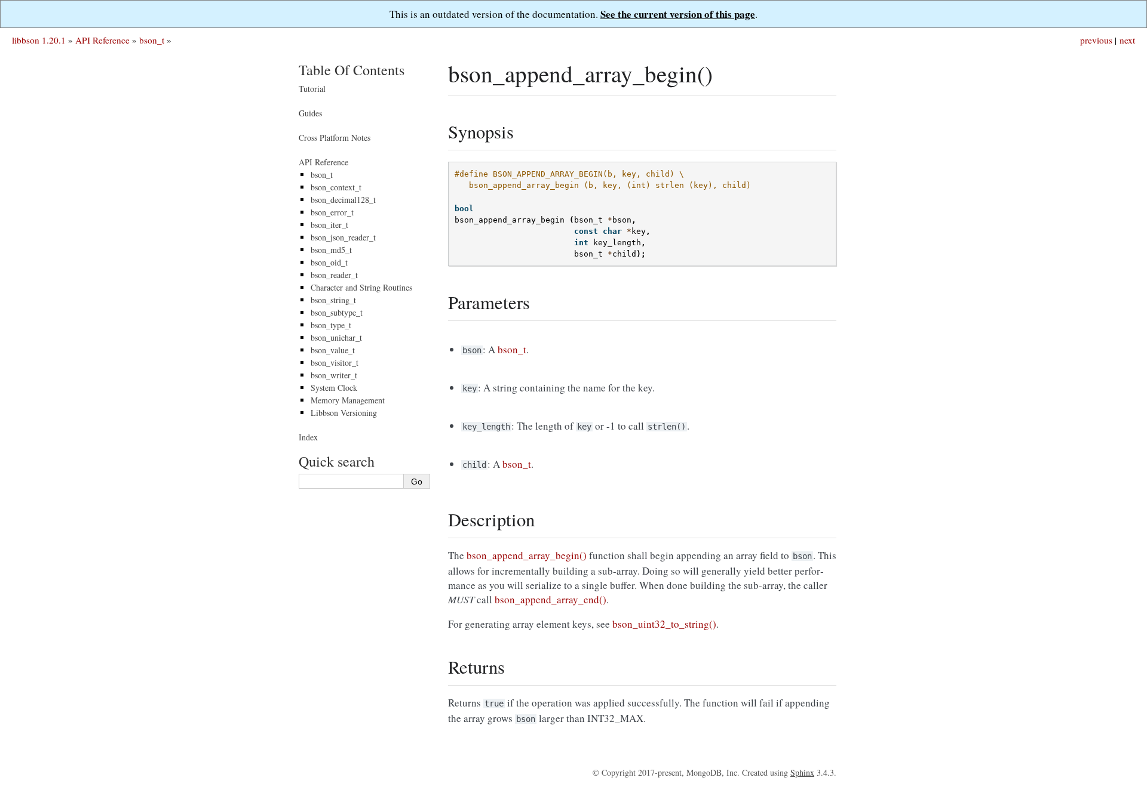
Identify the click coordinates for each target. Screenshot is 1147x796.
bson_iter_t (329, 224)
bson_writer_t (334, 375)
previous (1096, 40)
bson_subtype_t (337, 312)
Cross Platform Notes (334, 137)
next (1127, 40)
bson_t (151, 40)
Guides (310, 113)
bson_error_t (332, 212)
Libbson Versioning (344, 412)
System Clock (334, 387)
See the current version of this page (677, 14)
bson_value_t (333, 350)
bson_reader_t (334, 274)
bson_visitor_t (334, 362)
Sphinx (802, 772)
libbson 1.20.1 (39, 40)
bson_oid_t (329, 262)
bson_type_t (331, 325)
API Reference (102, 40)
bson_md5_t (331, 249)
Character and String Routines (361, 287)
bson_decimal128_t (343, 199)
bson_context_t (336, 187)
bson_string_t (333, 300)
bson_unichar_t (336, 337)
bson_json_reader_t (343, 237)
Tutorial (312, 88)
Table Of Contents (351, 69)
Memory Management (348, 400)
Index (308, 437)
